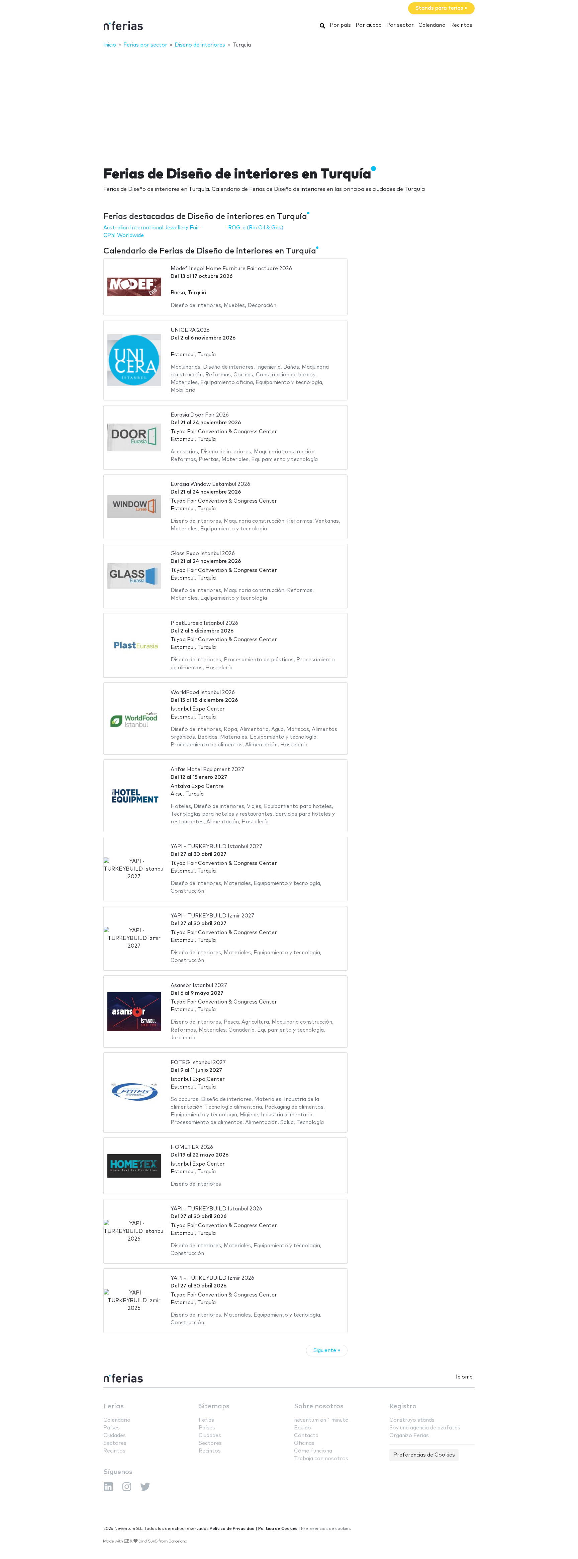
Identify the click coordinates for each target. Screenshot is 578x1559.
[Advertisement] (289, 103)
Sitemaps (214, 1406)
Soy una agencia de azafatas (424, 1427)
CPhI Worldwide (123, 235)
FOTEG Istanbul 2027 (198, 1062)
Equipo (302, 1427)
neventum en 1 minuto (321, 1420)
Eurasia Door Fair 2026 (200, 415)
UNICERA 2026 (190, 330)
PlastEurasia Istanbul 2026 (204, 623)
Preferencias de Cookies (424, 1455)
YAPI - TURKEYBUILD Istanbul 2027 (216, 846)
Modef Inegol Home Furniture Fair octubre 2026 (231, 268)
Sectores (114, 1443)
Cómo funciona (313, 1451)
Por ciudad (369, 25)
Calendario (432, 25)
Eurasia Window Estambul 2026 (210, 484)
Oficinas (304, 1443)
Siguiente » (326, 1350)
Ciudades (114, 1435)
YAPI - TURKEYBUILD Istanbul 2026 (216, 1208)
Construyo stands (412, 1420)
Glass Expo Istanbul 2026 (203, 553)
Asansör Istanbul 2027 (199, 985)
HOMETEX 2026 (192, 1147)
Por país (340, 25)
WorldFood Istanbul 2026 (203, 692)
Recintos (461, 25)
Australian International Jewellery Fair (151, 227)
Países (111, 1427)
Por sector (400, 25)
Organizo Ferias (409, 1435)
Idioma (464, 1377)
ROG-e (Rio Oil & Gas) (255, 227)
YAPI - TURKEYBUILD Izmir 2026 (212, 1278)
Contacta (306, 1435)
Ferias (113, 1406)
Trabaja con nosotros (321, 1458)
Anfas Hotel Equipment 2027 (207, 769)
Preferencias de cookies (326, 1529)
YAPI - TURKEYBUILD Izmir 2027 (212, 915)
